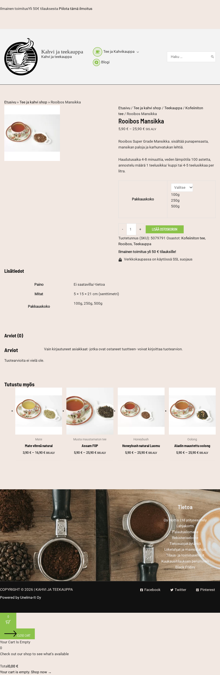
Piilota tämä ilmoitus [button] (75, 8)
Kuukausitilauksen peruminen (185, 561)
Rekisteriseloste (185, 538)
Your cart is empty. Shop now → (26, 672)
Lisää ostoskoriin (164, 229)
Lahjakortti (185, 526)
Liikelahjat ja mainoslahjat (185, 549)
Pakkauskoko (143, 199)
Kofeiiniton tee (193, 238)
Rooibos (125, 244)
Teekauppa (173, 108)
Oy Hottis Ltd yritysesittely (185, 520)
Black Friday (185, 567)
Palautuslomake (185, 532)
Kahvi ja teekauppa (62, 52)
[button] (136, 52)
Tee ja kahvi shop (33, 102)
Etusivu (10, 102)
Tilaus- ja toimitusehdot (185, 555)
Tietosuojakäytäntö (185, 543)
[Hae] (212, 57)
